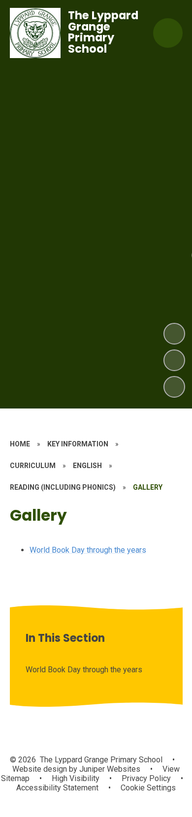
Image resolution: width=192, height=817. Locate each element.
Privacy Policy (146, 778)
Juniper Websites (108, 769)
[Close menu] (168, 33)
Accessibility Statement (57, 787)
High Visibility (75, 778)
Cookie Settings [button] (148, 787)
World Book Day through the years (88, 550)
